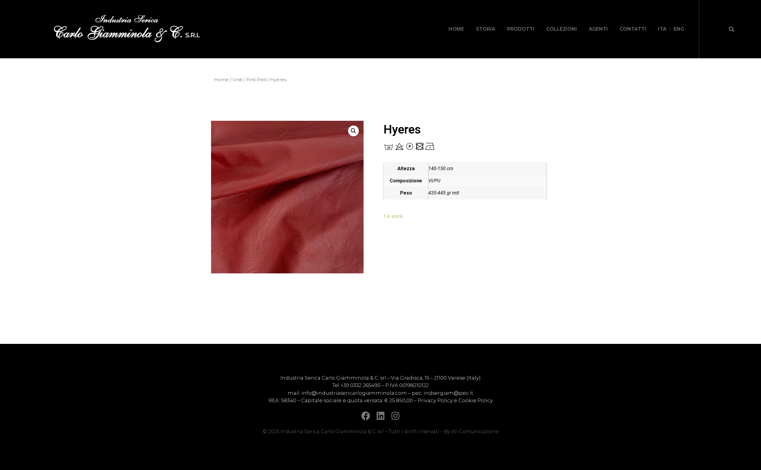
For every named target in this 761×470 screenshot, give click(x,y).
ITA (662, 29)
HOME (456, 29)
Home (221, 79)
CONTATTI (633, 29)
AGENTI (598, 29)
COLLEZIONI (561, 29)
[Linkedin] (380, 415)
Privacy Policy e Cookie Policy (455, 400)
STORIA (485, 29)
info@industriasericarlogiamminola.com (354, 393)
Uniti (237, 79)
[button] (731, 29)
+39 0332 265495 (361, 385)
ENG (679, 29)
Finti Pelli (256, 79)
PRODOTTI (520, 29)
